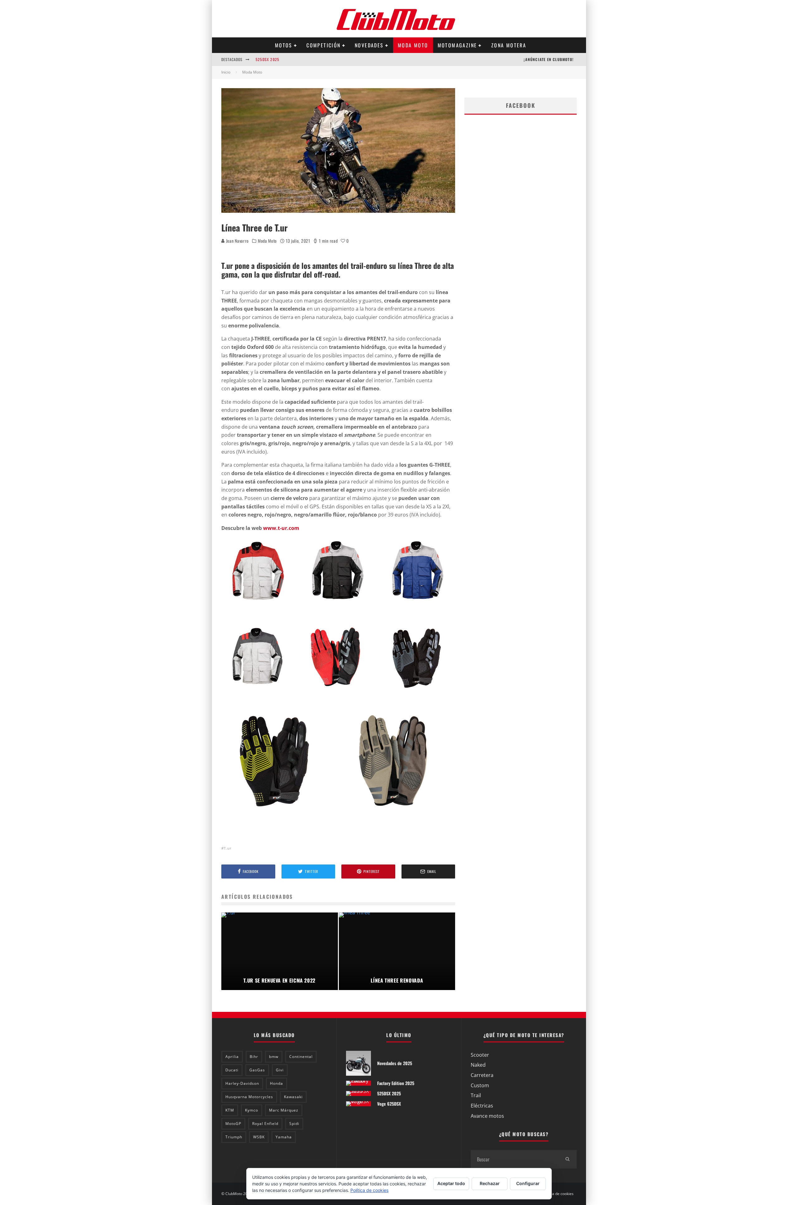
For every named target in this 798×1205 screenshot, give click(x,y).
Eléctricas (482, 1105)
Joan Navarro (237, 240)
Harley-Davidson (242, 1083)
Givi (280, 1070)
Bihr (254, 1056)
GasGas (257, 1070)
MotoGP (233, 1123)
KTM (229, 1110)
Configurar (528, 1183)
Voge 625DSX (389, 1103)
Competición (323, 45)
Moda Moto (413, 45)
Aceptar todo (451, 1183)
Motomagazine (457, 45)
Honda (276, 1083)
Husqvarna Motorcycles (249, 1096)
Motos (283, 45)
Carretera (482, 1075)
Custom (480, 1085)
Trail (476, 1095)
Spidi (294, 1123)
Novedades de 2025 (394, 1063)
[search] (567, 1159)
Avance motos (487, 1115)
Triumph (233, 1137)
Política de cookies (558, 1194)
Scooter (480, 1054)
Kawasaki (293, 1096)
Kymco (251, 1110)
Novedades (369, 45)
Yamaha (284, 1137)
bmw (273, 1056)
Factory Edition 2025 (395, 1083)
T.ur (228, 848)
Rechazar (490, 1183)
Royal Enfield (265, 1123)
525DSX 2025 (267, 55)
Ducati (231, 1070)
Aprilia (232, 1056)
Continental (301, 1056)
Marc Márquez (283, 1110)
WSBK (259, 1137)
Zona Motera (508, 45)
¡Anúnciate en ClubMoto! (549, 59)
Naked (478, 1064)
